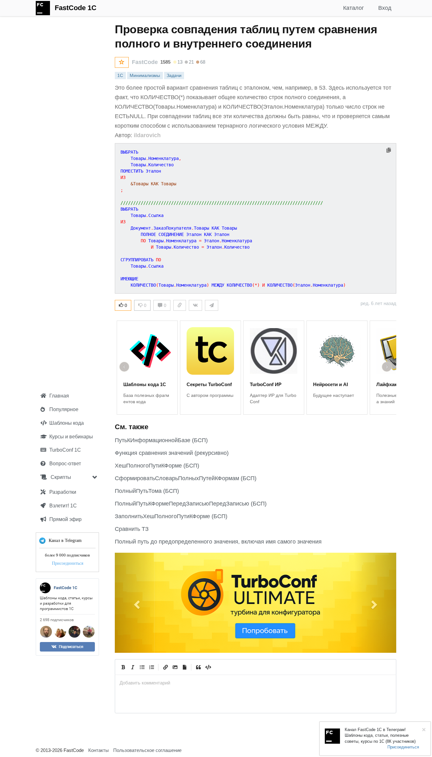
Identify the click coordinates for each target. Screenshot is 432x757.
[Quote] (198, 667)
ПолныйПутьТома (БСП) (147, 491)
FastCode (145, 62)
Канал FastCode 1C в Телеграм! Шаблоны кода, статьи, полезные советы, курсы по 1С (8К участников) (380, 735)
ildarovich (147, 135)
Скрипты (60, 477)
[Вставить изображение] (175, 667)
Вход (385, 8)
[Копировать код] (388, 150)
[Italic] (132, 667)
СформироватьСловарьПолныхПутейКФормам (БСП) (185, 478)
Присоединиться (67, 563)
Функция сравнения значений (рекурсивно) (172, 453)
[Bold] (123, 667)
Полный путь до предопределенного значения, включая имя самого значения (218, 541)
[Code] (208, 667)
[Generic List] (142, 667)
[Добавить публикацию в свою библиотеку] (122, 62)
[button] (136, 603)
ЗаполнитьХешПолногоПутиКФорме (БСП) (171, 516)
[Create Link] (165, 667)
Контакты (98, 750)
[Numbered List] (151, 667)
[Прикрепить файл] (184, 667)
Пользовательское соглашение (147, 750)
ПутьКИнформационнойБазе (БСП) (161, 440)
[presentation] (255, 682)
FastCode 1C (75, 8)
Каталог (353, 8)
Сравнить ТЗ (132, 529)
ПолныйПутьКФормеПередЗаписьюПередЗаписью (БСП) (191, 503)
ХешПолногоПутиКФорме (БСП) (157, 465)
